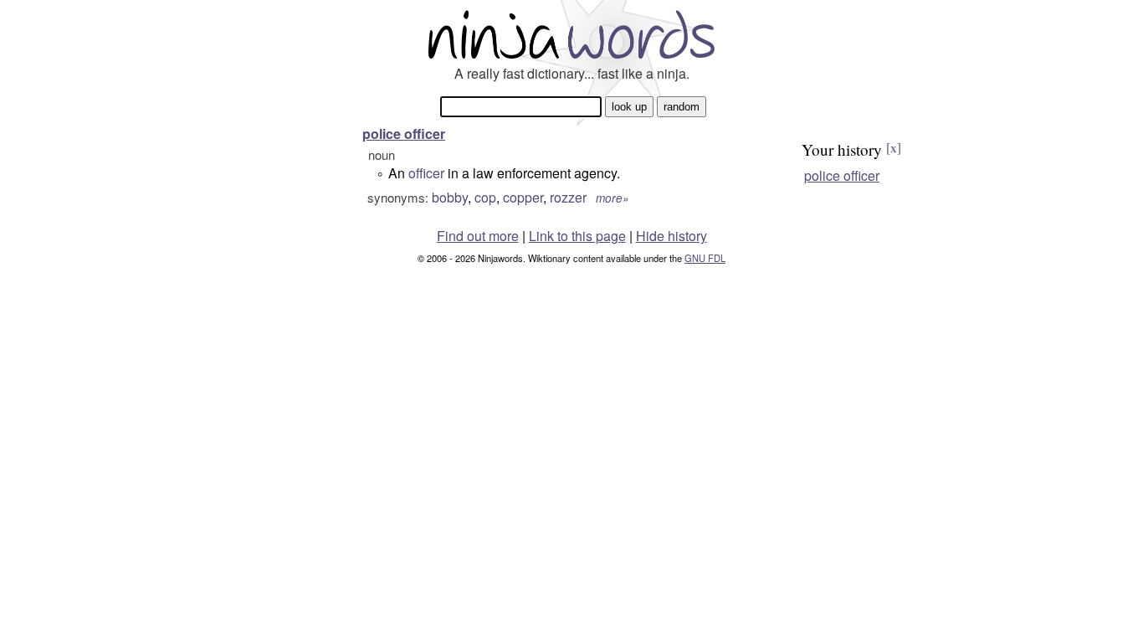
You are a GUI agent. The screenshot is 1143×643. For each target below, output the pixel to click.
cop (485, 197)
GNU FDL (704, 258)
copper (523, 197)
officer (426, 173)
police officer (403, 133)
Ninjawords (571, 33)
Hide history (671, 235)
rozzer (568, 197)
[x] (893, 147)
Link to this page (577, 235)
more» (612, 198)
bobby (450, 197)
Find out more (478, 235)
